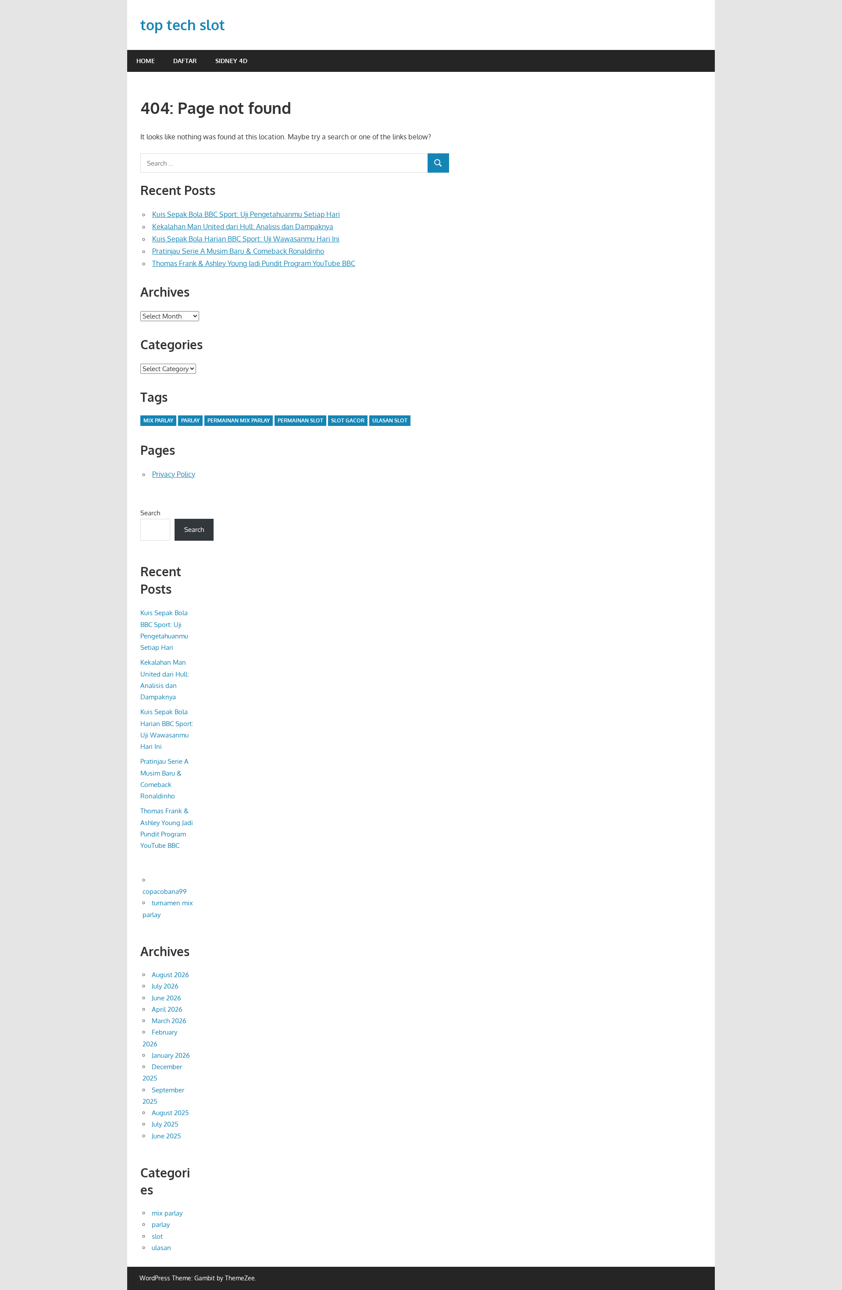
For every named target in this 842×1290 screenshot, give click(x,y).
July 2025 (165, 1124)
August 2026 (170, 975)
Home (145, 60)
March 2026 (169, 1021)
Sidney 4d (231, 60)
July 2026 (165, 986)
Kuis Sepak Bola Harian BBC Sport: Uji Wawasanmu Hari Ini (245, 238)
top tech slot (182, 25)
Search (150, 513)
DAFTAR (185, 60)
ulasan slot (389, 420)
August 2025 (170, 1113)
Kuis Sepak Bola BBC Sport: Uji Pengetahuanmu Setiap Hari (246, 214)
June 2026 (166, 998)
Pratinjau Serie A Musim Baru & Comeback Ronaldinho (238, 251)
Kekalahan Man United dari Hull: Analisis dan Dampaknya (242, 226)
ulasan (161, 1248)
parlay (190, 420)
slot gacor (347, 420)
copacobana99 (165, 891)
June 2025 (166, 1136)
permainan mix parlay (238, 420)
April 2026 (167, 1009)
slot (157, 1236)
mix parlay (158, 420)
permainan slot (300, 420)
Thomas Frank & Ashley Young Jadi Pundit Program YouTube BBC (253, 263)
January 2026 (171, 1055)
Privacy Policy (173, 474)
